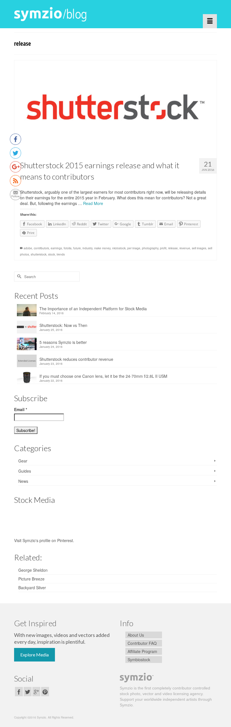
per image (133, 248)
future (77, 248)
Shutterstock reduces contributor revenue (76, 359)
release (173, 248)
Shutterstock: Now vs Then (63, 325)
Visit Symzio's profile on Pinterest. (44, 540)
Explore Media (34, 654)
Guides (24, 471)
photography (150, 248)
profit (163, 248)
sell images (199, 248)
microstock (119, 248)
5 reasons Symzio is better (63, 342)
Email (20, 409)
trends (61, 254)
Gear (22, 461)
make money (102, 248)
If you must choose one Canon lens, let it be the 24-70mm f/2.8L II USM (103, 376)
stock (51, 254)
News (23, 481)
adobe (28, 248)
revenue (184, 248)
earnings (56, 248)
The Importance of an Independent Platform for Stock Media (93, 308)
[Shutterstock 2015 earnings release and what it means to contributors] (115, 107)
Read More (93, 203)
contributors (41, 248)
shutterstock (38, 254)
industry (87, 248)
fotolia (68, 248)
